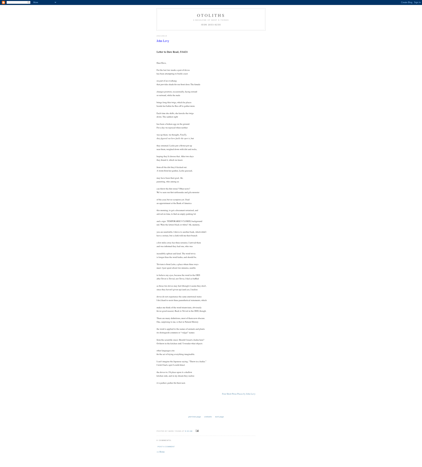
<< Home (161, 451)
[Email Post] (196, 430)
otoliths (211, 15)
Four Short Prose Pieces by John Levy (239, 393)
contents (208, 416)
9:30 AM (188, 431)
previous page (194, 416)
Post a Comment (166, 447)
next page (219, 416)
